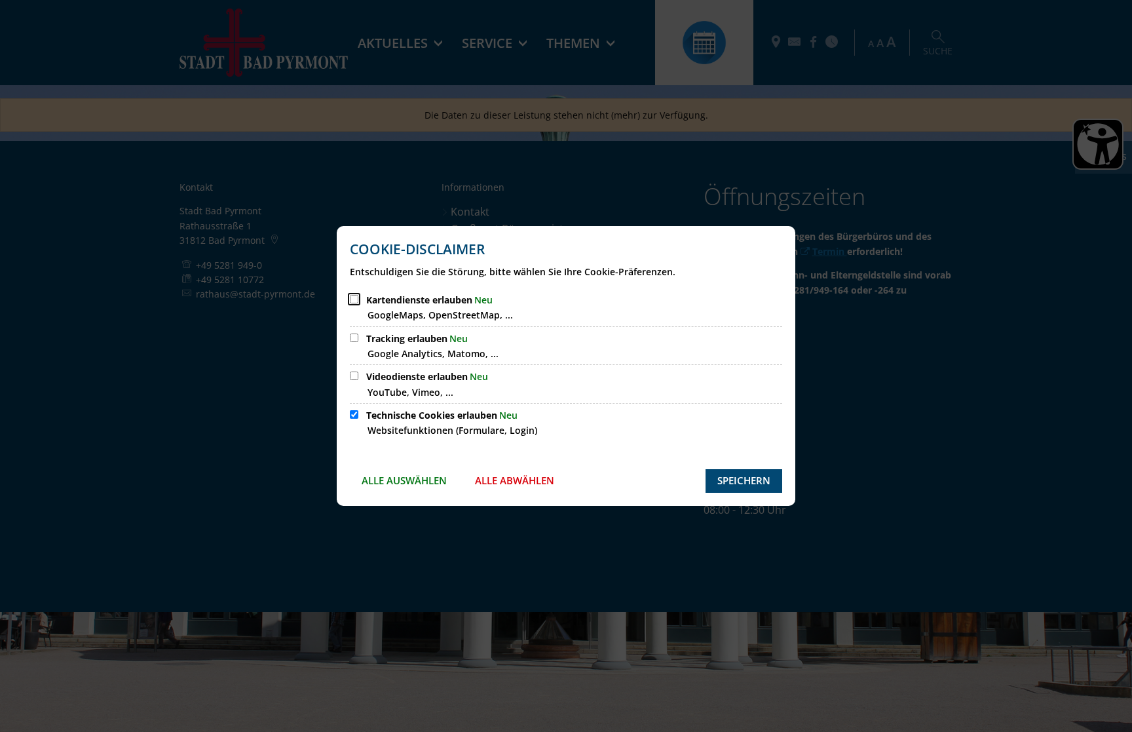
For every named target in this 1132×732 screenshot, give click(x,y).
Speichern (743, 480)
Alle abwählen (514, 480)
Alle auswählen (404, 480)
